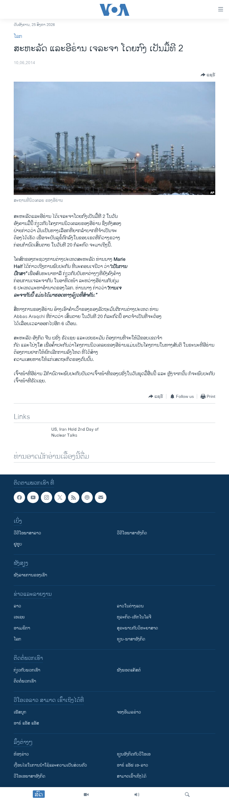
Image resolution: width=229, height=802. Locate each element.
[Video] (86, 794)
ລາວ (17, 606)
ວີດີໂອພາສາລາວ (27, 533)
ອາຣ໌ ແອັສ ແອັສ (26, 723)
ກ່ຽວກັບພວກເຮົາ (27, 670)
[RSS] (73, 497)
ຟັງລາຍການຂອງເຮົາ (30, 575)
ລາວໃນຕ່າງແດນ (130, 606)
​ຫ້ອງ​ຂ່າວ (21, 754)
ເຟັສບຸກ (20, 712)
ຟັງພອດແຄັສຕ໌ (129, 670)
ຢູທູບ (18, 544)
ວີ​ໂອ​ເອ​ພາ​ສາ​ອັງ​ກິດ (29, 776)
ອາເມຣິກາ (22, 628)
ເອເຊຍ (19, 617)
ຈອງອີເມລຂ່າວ (129, 712)
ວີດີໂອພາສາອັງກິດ (132, 533)
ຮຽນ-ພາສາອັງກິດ (131, 639)
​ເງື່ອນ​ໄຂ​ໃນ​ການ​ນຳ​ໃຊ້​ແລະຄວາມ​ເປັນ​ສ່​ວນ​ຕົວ (50, 765)
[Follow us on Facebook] (19, 497)
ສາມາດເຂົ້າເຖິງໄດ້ (131, 776)
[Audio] (137, 794)
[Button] (208, 74)
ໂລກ (18, 36)
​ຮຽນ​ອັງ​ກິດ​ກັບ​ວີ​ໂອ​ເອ (134, 754)
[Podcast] (87, 497)
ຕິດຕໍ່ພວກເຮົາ (25, 681)
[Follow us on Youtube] (32, 497)
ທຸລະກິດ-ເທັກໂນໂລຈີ (134, 617)
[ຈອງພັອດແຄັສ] (100, 497)
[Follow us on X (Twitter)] (60, 497)
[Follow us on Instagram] (46, 497)
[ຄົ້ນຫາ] (187, 794)
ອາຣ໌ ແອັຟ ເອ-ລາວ (132, 765)
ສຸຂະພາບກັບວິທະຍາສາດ (137, 628)
